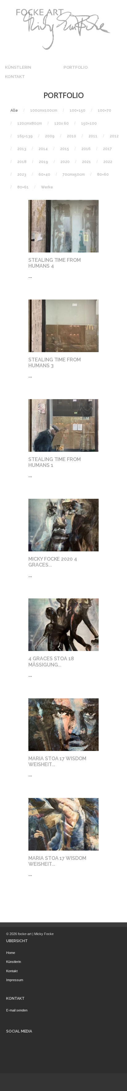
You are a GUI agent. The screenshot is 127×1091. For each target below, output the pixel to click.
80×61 (23, 187)
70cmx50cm (74, 174)
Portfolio (75, 67)
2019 (43, 162)
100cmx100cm (43, 110)
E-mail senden (16, 1010)
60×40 (44, 174)
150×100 (89, 123)
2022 (107, 162)
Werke (47, 187)
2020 (65, 162)
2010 (71, 136)
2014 (43, 149)
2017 (107, 149)
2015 (64, 149)
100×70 (104, 110)
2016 (86, 149)
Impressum (14, 980)
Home (10, 953)
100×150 (77, 110)
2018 (22, 162)
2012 (114, 136)
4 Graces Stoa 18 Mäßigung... (51, 661)
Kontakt (15, 76)
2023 (21, 174)
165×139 (25, 136)
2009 (50, 136)
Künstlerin (18, 67)
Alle (14, 110)
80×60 (103, 174)
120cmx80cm (29, 123)
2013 (21, 149)
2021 (86, 162)
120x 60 (61, 123)
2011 (92, 136)
